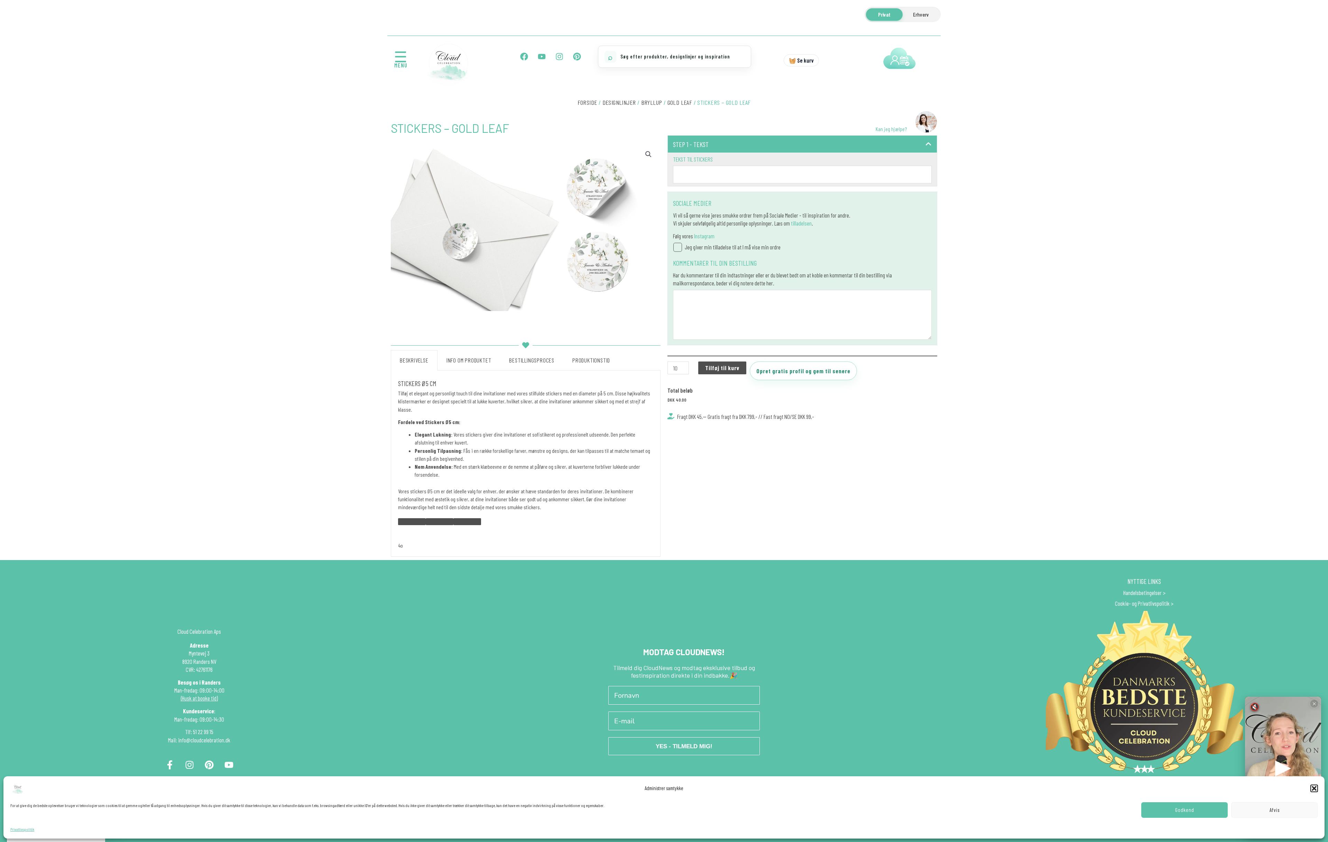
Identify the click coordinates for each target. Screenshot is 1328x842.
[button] (1314, 788)
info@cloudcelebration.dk (204, 739)
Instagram (704, 235)
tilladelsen (801, 223)
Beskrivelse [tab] (414, 360)
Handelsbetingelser (1142, 592)
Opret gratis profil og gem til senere (803, 370)
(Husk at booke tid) (199, 698)
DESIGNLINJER (619, 102)
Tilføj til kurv (722, 367)
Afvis (1275, 810)
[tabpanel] (526, 463)
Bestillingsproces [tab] (531, 360)
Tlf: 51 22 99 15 (199, 731)
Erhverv (921, 14)
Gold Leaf (679, 102)
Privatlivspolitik (22, 829)
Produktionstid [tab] (591, 360)
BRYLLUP (651, 102)
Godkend (1184, 810)
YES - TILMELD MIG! (684, 746)
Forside (587, 102)
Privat (884, 14)
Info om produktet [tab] (468, 360)
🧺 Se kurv (801, 60)
